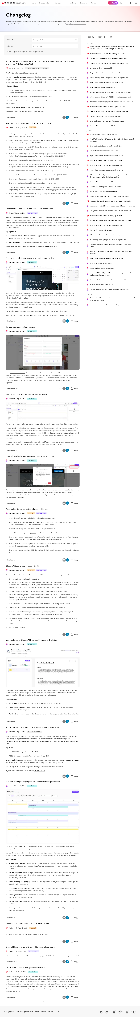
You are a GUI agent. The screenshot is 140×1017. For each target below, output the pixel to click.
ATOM (100, 37)
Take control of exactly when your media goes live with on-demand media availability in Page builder (110, 176)
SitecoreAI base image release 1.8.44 (102, 182)
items (43, 424)
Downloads (72, 3)
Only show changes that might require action (27, 51)
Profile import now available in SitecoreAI (104, 191)
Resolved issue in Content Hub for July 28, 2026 (106, 146)
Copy (76, 117)
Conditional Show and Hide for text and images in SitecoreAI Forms (110, 245)
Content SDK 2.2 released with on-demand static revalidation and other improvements (112, 299)
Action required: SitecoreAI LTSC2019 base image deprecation (32, 727)
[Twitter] (101, 1012)
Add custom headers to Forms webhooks (104, 151)
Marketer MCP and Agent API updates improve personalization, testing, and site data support (111, 274)
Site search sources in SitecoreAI (101, 230)
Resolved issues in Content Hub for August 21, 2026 (28, 123)
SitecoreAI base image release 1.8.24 (102, 268)
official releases (45, 246)
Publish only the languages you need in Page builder (108, 240)
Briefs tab (32, 690)
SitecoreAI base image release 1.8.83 (102, 126)
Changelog (83, 3)
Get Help (50, 1012)
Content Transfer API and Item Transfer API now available (109, 289)
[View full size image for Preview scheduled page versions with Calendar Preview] (43, 278)
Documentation (44, 3)
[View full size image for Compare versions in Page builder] (43, 352)
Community (59, 3)
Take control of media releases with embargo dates (107, 235)
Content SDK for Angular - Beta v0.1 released (105, 187)
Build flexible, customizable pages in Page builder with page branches (110, 252)
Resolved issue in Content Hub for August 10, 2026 (28, 923)
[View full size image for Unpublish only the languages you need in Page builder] (43, 475)
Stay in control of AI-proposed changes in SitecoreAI (108, 280)
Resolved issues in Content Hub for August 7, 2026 (107, 121)
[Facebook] (120, 1012)
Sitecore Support (39, 771)
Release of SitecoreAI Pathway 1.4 (101, 285)
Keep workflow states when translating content (26, 394)
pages (36, 424)
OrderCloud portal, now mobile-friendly (103, 134)
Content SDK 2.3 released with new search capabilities (29, 209)
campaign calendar (18, 846)
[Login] (126, 3)
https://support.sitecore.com (76, 24)
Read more (11, 117)
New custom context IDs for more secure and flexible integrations (112, 206)
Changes (10, 46)
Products (10, 40)
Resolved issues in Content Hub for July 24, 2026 (106, 165)
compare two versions (17, 373)
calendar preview (47, 293)
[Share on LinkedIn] (67, 117)
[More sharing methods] (60, 117)
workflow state (58, 424)
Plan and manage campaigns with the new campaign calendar (33, 781)
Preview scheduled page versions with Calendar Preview (30, 258)
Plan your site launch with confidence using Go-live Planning (110, 201)
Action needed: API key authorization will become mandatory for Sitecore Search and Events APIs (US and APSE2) (112, 48)
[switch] (9, 51)
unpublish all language (21, 492)
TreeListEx (26, 550)
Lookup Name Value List (35, 522)
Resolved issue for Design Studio (101, 263)
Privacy (43, 1012)
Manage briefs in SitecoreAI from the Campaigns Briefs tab (31, 640)
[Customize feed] (110, 37)
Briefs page (52, 695)
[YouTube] (107, 1012)
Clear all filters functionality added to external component (31, 947)
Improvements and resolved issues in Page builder (107, 305)
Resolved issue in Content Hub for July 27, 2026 (106, 160)
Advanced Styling (27, 543)
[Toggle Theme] (131, 3)
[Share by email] (64, 117)
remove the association (27, 714)
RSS (89, 37)
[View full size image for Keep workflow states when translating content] (43, 411)
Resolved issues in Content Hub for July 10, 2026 (106, 225)
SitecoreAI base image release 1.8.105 (22, 566)
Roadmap (94, 3)
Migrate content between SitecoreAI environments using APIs (111, 220)
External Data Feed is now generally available (25, 967)
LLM (57, 1012)
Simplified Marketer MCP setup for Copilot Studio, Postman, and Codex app (112, 140)
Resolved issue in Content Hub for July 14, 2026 (106, 216)
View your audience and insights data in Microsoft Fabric (109, 196)
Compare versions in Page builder (20, 327)
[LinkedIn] (114, 1012)
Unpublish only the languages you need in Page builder (30, 456)
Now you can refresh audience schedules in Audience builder (111, 211)
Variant (33, 533)
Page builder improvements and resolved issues (27, 509)
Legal (37, 1012)
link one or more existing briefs (34, 703)
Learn (34, 3)
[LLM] (133, 1012)
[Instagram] (127, 1012)
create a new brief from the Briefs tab (39, 707)
